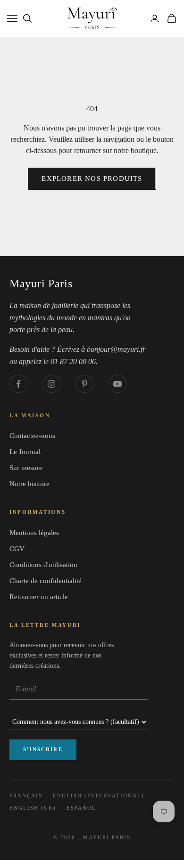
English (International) (98, 795)
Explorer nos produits (92, 178)
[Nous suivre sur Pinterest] (84, 384)
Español (81, 808)
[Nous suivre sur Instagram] (51, 384)
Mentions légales (34, 532)
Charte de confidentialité (45, 580)
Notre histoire (29, 483)
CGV (17, 548)
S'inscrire (43, 749)
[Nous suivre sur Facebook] (18, 384)
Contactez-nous (32, 435)
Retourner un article (38, 596)
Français (25, 795)
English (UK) (32, 808)
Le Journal (25, 451)
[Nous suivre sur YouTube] (117, 384)
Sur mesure (25, 467)
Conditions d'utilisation (43, 564)
